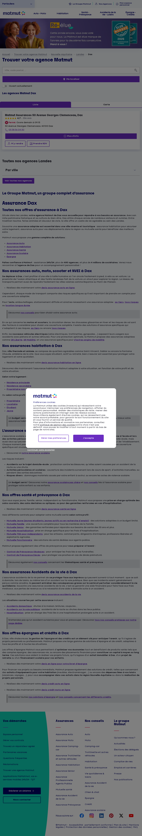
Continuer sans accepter (41, 450)
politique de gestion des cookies (57, 425)
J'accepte (88, 438)
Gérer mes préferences (53, 438)
